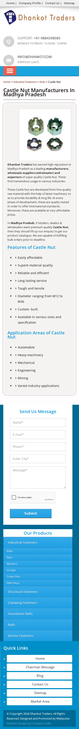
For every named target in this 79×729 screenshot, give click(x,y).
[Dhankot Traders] (39, 27)
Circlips (11, 570)
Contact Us (52, 3)
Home (10, 3)
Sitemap (69, 3)
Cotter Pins (13, 576)
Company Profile (30, 3)
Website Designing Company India (29, 723)
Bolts (10, 551)
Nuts (10, 557)
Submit (30, 513)
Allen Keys (13, 583)
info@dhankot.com (35, 57)
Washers (12, 564)
